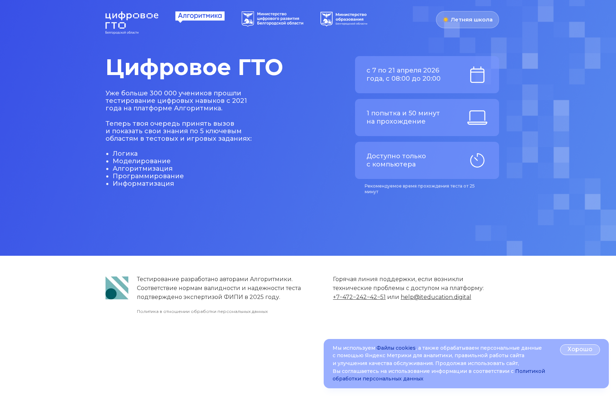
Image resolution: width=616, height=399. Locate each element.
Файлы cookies (396, 348)
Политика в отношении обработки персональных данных (202, 311)
